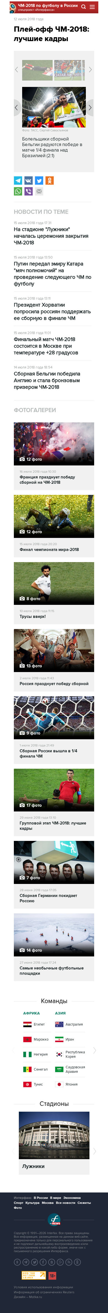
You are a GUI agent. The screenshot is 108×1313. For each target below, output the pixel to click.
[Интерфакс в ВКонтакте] (51, 1262)
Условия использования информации (43, 1287)
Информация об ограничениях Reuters (44, 1292)
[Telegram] (18, 180)
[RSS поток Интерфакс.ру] (69, 1262)
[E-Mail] (39, 191)
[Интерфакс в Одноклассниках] (77, 1262)
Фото (18, 1208)
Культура (32, 1203)
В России (41, 1198)
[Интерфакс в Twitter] (34, 1262)
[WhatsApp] (18, 191)
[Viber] (28, 191)
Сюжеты (84, 1203)
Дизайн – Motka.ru (28, 1297)
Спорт (18, 1203)
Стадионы (54, 1104)
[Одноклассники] (49, 180)
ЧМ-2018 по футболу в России (48, 5)
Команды (54, 1001)
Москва (48, 1203)
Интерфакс (23, 1198)
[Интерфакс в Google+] (60, 1262)
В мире (55, 1198)
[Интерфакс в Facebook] (43, 1262)
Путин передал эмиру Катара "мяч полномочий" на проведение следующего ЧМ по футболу (52, 274)
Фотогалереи (35, 410)
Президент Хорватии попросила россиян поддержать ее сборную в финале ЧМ (52, 312)
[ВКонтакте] (28, 180)
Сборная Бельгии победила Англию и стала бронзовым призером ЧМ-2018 (47, 380)
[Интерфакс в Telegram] (26, 1262)
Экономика (72, 1198)
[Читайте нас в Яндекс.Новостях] (17, 1262)
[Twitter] (39, 180)
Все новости (65, 1203)
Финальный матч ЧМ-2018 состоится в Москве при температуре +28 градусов (46, 346)
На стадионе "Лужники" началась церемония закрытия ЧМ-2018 (51, 236)
